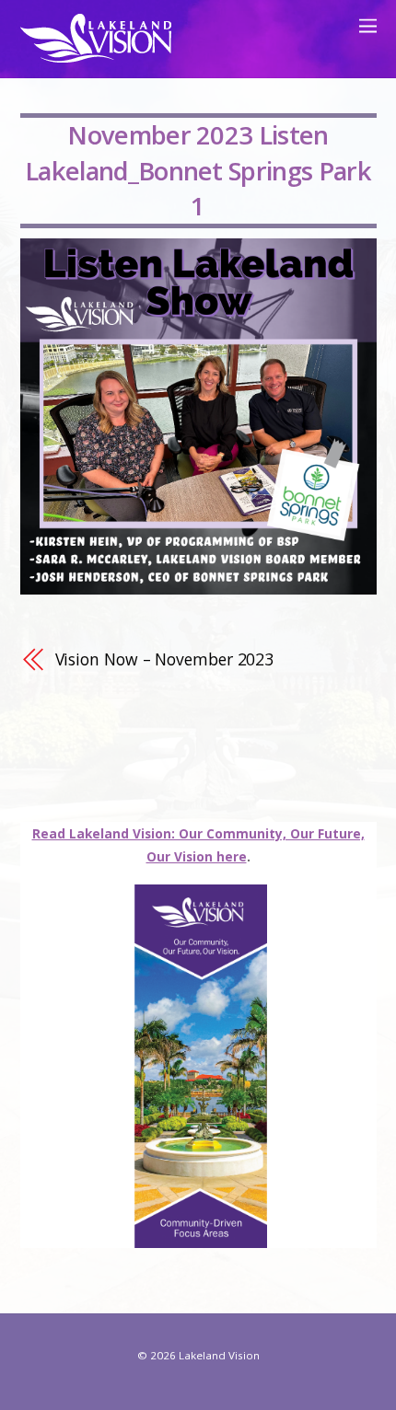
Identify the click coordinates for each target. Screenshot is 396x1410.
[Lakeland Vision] (95, 54)
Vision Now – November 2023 (164, 659)
